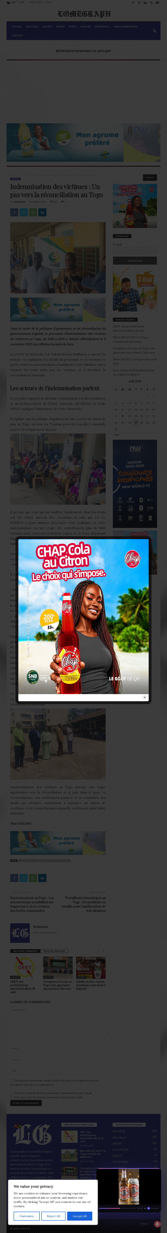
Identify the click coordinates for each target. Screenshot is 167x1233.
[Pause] (141, 1172)
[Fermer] (156, 1172)
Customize (26, 1216)
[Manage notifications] (157, 1224)
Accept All (80, 1216)
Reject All (53, 1216)
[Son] (149, 1172)
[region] (53, 1202)
